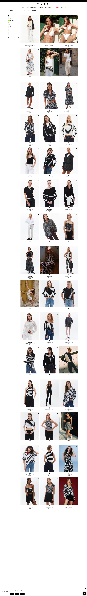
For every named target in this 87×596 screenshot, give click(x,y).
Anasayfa (23, 13)
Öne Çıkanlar (10, 10)
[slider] (8, 37)
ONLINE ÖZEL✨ (63, 7)
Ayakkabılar (40, 7)
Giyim (27, 7)
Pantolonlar (33, 7)
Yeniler (22, 7)
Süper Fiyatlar (55, 7)
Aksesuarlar (47, 7)
